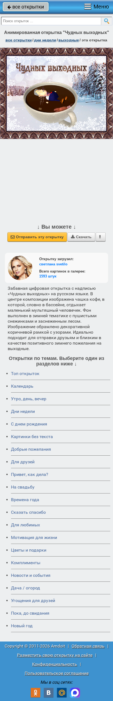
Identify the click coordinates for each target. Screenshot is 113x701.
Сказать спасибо (28, 512)
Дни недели (23, 411)
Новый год (22, 625)
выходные (68, 40)
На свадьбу (23, 487)
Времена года (25, 499)
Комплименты (25, 562)
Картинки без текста (32, 436)
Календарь (22, 386)
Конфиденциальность (54, 664)
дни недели (45, 40)
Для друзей (23, 461)
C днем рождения (29, 424)
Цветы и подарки (28, 550)
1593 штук (47, 276)
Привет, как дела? (29, 474)
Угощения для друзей (33, 600)
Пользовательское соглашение (57, 673)
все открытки (25, 7)
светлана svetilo (53, 264)
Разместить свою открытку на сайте (54, 655)
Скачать (81, 237)
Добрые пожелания (31, 449)
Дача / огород (25, 588)
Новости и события (30, 575)
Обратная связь (88, 646)
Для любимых (25, 524)
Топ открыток (25, 373)
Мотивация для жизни (34, 537)
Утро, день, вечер (28, 398)
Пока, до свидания (30, 613)
